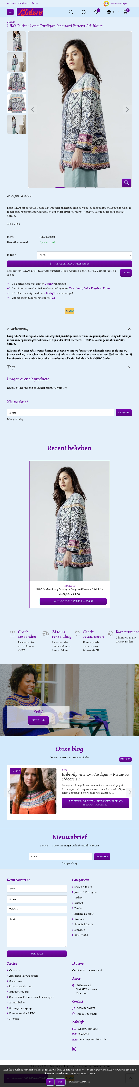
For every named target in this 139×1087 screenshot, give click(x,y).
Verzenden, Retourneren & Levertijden (31, 997)
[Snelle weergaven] (102, 467)
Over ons (14, 970)
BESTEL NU (38, 720)
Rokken (78, 902)
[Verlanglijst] (35, 601)
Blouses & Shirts (84, 913)
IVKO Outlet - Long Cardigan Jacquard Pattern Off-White (69, 589)
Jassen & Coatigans (85, 892)
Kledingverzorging (20, 1008)
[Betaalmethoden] (69, 311)
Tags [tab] (11, 367)
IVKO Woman (47, 236)
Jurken (78, 897)
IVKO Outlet (29, 270)
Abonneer (124, 412)
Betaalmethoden (19, 991)
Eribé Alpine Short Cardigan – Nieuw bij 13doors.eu (95, 777)
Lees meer (13, 224)
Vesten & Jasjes (80, 270)
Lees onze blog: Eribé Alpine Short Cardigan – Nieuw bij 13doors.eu (95, 803)
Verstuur (37, 953)
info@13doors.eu (87, 1013)
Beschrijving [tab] (17, 328)
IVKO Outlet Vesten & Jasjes (54, 270)
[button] (111, 12)
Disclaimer (15, 981)
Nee (60, 1081)
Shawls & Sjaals (83, 924)
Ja (50, 1081)
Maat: (11, 254)
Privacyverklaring (15, 419)
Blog (64, 769)
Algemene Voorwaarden (23, 975)
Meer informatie (79, 1081)
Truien (78, 908)
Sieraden (79, 929)
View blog (125, 759)
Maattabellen (17, 1002)
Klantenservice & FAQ (22, 1013)
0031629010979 (86, 1008)
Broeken (79, 919)
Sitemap (14, 1018)
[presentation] (32, 109)
